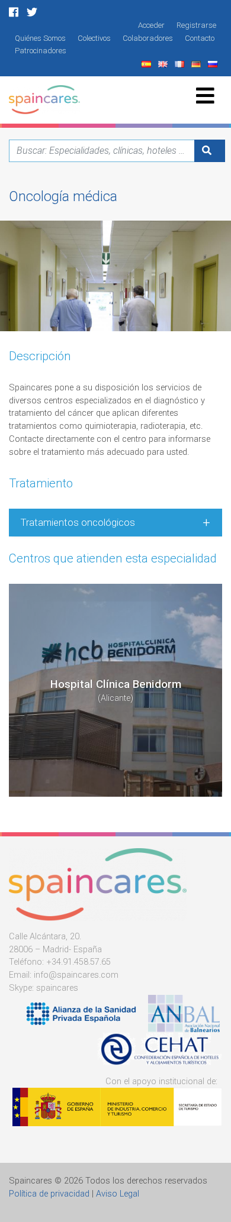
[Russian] (214, 64)
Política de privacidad (49, 1194)
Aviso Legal (117, 1194)
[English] (164, 64)
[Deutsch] (197, 64)
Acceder (151, 25)
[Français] (181, 64)
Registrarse (196, 25)
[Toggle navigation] (205, 95)
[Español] (147, 64)
